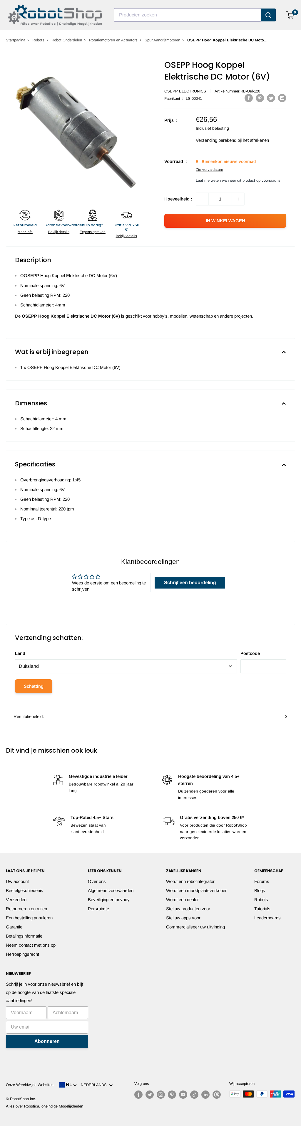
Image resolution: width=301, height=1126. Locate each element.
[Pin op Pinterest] (260, 98)
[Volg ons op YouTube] (183, 1094)
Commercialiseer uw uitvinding (195, 926)
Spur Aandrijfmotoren (162, 40)
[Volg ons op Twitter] (150, 1094)
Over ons (97, 881)
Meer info (25, 232)
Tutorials (262, 908)
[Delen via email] (282, 98)
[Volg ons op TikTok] (194, 1094)
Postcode (250, 653)
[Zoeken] (268, 15)
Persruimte (98, 908)
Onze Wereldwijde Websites (29, 1085)
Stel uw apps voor (183, 917)
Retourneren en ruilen (26, 908)
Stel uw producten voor (188, 908)
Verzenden (16, 899)
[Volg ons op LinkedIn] (205, 1094)
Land (20, 653)
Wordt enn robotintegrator (190, 881)
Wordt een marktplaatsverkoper (196, 890)
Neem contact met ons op (31, 945)
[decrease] (202, 199)
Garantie (14, 926)
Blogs (259, 890)
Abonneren (47, 1041)
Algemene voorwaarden (110, 890)
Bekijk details (58, 232)
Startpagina (15, 40)
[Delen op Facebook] (249, 98)
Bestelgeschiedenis (24, 890)
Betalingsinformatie (24, 935)
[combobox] (187, 15)
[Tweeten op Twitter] (271, 98)
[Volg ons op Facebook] (138, 1094)
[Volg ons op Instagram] (161, 1094)
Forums (261, 881)
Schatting (34, 686)
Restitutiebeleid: (29, 716)
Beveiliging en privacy (109, 899)
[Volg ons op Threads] (217, 1094)
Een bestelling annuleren (29, 917)
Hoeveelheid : (178, 198)
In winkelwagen (225, 220)
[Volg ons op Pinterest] (172, 1094)
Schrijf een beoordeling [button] (190, 582)
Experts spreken (93, 232)
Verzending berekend (216, 140)
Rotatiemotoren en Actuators (113, 40)
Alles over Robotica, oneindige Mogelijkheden (44, 1106)
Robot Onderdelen (66, 40)
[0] (290, 14)
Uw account (17, 881)
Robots (38, 40)
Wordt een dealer (182, 899)
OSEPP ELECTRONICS (185, 91)
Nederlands (95, 1085)
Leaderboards (267, 917)
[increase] (238, 199)
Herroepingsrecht (22, 954)
